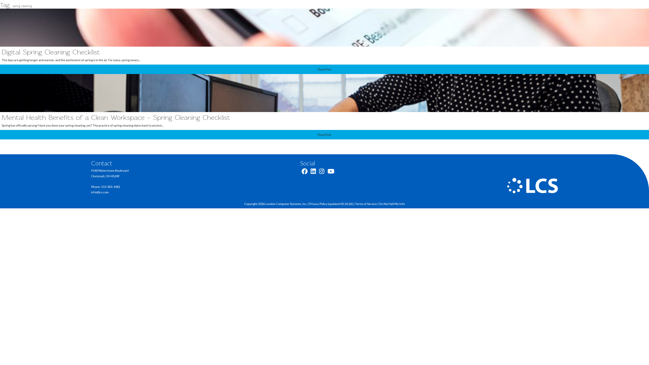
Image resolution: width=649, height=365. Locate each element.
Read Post (324, 69)
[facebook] (304, 172)
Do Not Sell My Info (392, 204)
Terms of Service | (367, 204)
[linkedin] (313, 172)
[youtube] (331, 172)
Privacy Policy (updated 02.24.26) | (332, 204)
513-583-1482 (110, 187)
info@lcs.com (100, 192)
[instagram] (322, 172)
